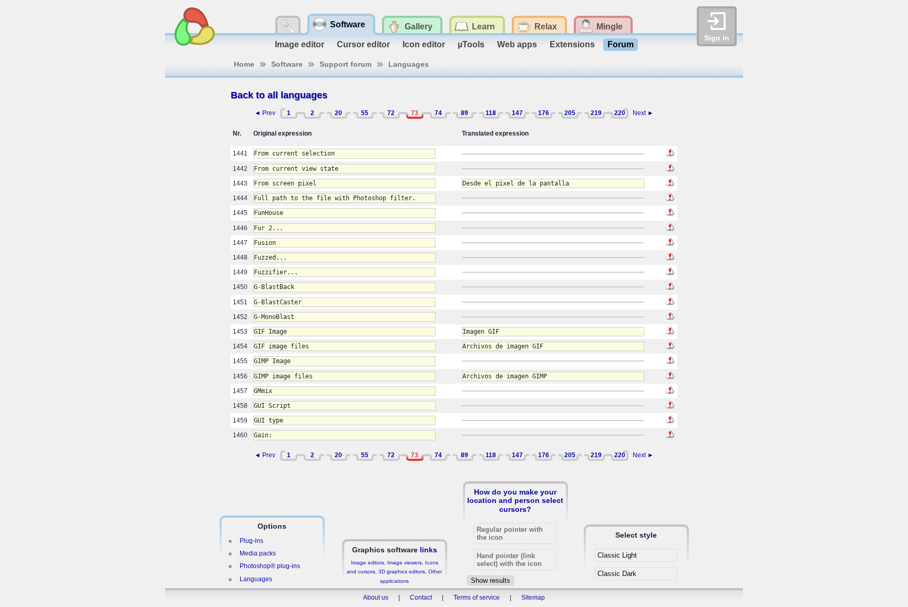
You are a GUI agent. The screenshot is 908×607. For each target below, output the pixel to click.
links (428, 550)
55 (364, 113)
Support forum (345, 64)
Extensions (572, 44)
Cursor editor (363, 44)
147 (517, 113)
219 (596, 113)
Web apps (517, 44)
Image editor (299, 44)
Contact (421, 597)
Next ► (643, 113)
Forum (620, 44)
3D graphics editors (401, 571)
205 (569, 113)
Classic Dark (616, 574)
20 (338, 113)
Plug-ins (251, 540)
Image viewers (404, 562)
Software (287, 64)
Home (244, 64)
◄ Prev (264, 113)
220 (619, 113)
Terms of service (476, 597)
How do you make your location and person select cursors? (515, 500)
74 (438, 113)
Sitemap (533, 597)
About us (375, 597)
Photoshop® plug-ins (270, 566)
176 (543, 113)
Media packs (258, 553)
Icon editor (424, 44)
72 (391, 113)
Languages (408, 64)
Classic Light (617, 555)
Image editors (367, 562)
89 (464, 113)
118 (491, 113)
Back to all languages (279, 95)
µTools (471, 44)
